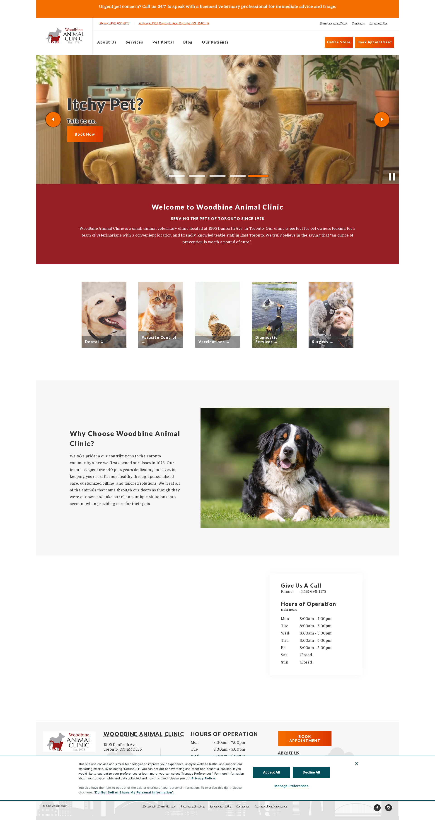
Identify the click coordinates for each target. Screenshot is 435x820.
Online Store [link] (339, 42)
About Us (107, 42)
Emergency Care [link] (334, 23)
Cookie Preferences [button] (270, 806)
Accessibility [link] (220, 806)
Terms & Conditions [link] (159, 806)
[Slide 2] (197, 176)
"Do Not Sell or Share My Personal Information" (133, 792)
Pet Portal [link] (163, 42)
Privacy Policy (203, 778)
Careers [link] (358, 23)
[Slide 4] (238, 176)
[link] (65, 35)
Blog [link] (188, 42)
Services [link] (134, 42)
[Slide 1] (177, 176)
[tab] (290, 610)
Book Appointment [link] (375, 42)
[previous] (53, 119)
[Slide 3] (217, 176)
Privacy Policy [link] (193, 806)
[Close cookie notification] (357, 764)
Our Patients (215, 42)
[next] (382, 119)
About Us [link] (289, 753)
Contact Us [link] (378, 23)
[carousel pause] (392, 177)
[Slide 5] (258, 176)
